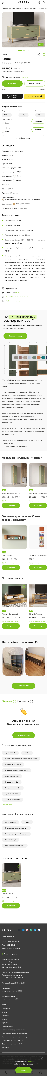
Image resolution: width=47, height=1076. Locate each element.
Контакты (5, 1047)
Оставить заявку (15, 336)
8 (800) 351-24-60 (11, 945)
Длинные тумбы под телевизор (16, 770)
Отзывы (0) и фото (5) (22, 63)
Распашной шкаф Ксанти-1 (11, 494)
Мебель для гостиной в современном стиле (21, 759)
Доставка (5, 1016)
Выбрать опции (24, 138)
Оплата (4, 89)
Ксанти (17, 293)
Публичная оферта (13, 301)
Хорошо (23, 1070)
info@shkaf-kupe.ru (13, 949)
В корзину (12, 83)
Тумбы (27, 753)
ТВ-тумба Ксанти (8, 894)
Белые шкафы (10, 822)
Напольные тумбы (11, 776)
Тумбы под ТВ (10, 753)
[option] (15, 486)
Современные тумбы (12, 788)
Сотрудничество (7, 1026)
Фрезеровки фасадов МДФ (12, 1044)
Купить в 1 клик (35, 83)
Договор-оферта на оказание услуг (15, 1037)
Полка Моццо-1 (7, 556)
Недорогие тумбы (11, 782)
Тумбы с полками (11, 794)
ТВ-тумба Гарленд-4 (36, 614)
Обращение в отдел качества (12, 1040)
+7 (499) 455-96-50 (12, 941)
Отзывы (4, 1012)
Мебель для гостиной (13, 764)
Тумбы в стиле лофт (12, 800)
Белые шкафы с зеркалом (14, 846)
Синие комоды (10, 840)
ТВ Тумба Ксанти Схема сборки (17, 297)
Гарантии (42, 89)
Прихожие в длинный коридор (16, 828)
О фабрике (6, 1009)
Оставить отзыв (24, 735)
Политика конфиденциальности (13, 1030)
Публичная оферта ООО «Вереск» (14, 1033)
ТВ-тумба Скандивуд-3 (10, 614)
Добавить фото (23, 686)
